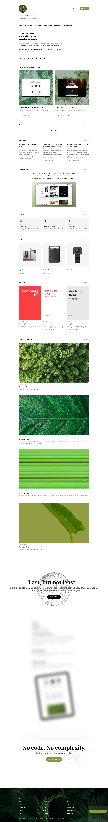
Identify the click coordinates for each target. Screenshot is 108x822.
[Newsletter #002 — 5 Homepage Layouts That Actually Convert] (54, 152)
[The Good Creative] (54, 308)
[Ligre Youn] (30, 225)
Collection (46, 802)
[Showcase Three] (54, 420)
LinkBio (45, 804)
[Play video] (54, 194)
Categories (22, 807)
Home (20, 25)
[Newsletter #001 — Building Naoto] (30, 152)
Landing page (48, 25)
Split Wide (70, 810)
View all (53, 131)
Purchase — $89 (98, 811)
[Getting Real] (78, 308)
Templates (57, 25)
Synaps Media (60, 818)
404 (20, 813)
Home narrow (28, 25)
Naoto (47, 818)
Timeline (45, 813)
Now (44, 807)
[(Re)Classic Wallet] (54, 225)
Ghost (42, 818)
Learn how (53, 597)
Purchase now (53, 759)
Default (69, 799)
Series (45, 810)
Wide (68, 802)
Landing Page (47, 799)
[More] (76, 25)
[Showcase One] (54, 367)
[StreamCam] (78, 225)
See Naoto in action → (98, 817)
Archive (21, 804)
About (40, 25)
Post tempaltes (67, 25)
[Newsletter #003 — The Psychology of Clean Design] (78, 152)
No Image (70, 813)
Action (83, 8)
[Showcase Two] (54, 474)
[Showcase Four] (54, 527)
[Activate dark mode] (74, 9)
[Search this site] (77, 9)
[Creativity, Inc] (30, 308)
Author (21, 810)
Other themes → (98, 820)
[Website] (20, 58)
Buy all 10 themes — (98, 814)
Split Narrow (70, 807)
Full (68, 804)
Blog (35, 25)
